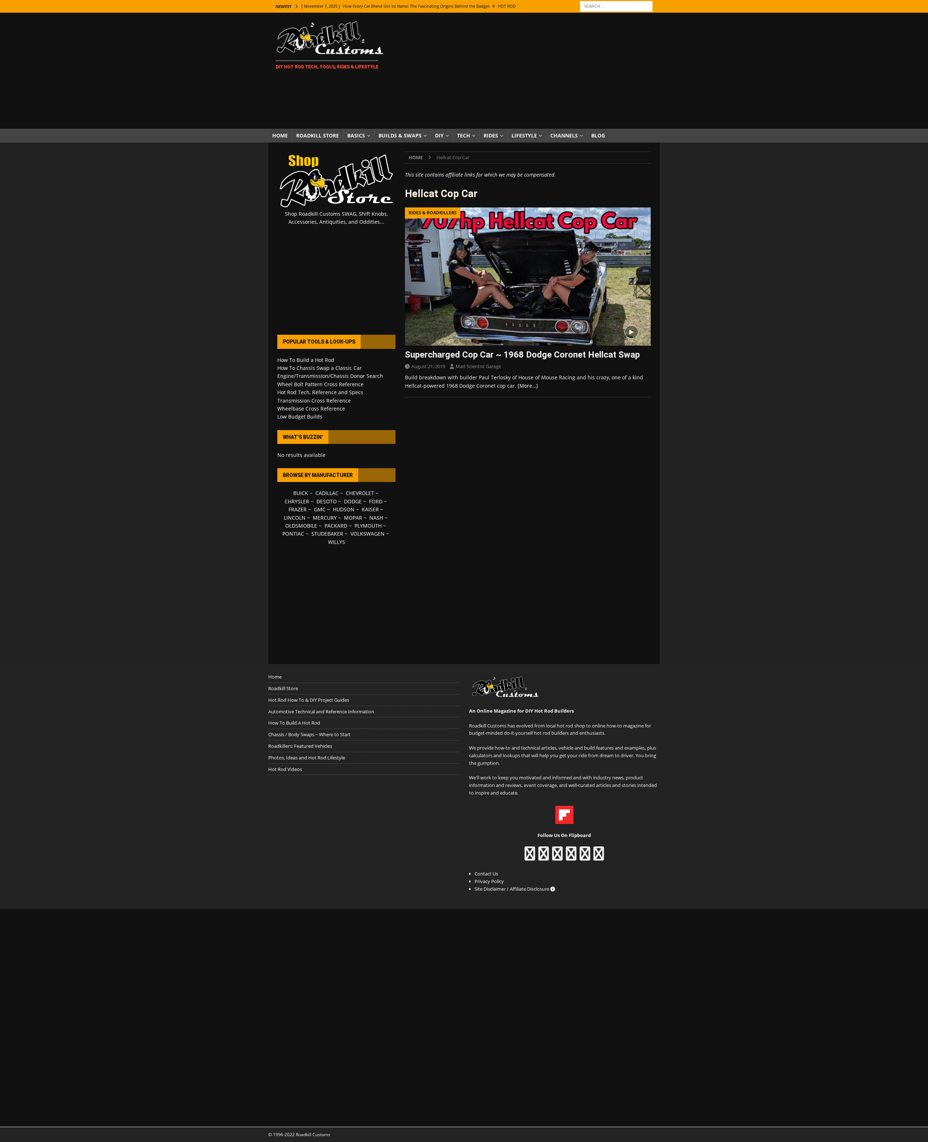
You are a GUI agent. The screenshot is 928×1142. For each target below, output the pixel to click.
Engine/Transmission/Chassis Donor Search (330, 375)
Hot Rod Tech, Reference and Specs (320, 392)
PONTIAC (293, 533)
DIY (439, 135)
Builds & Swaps (400, 135)
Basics (356, 135)
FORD (375, 501)
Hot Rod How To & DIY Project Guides (308, 700)
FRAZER (298, 509)
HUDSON (344, 509)
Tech (463, 135)
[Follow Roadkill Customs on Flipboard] (564, 820)
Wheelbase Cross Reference (311, 408)
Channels (564, 135)
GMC (320, 509)
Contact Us (486, 873)
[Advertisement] (527, 70)
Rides (491, 135)
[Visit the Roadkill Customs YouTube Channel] (598, 857)
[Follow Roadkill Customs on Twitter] (585, 857)
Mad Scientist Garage (478, 366)
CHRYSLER (297, 501)
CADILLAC (327, 493)
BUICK (300, 493)
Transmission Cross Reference (314, 400)
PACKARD (335, 525)
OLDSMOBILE (301, 525)
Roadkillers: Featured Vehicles (300, 746)
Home (280, 135)
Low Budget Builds (299, 416)
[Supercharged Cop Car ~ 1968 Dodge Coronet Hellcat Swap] (528, 276)
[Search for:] (616, 5)
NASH (376, 517)
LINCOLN (295, 517)
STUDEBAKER (327, 533)
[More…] (528, 385)
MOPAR (353, 517)
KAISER (370, 509)
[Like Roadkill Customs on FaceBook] (530, 857)
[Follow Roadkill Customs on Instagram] (543, 857)
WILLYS (336, 542)
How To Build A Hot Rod (294, 723)
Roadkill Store (317, 135)
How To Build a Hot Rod (305, 359)
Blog (598, 135)
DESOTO (326, 501)
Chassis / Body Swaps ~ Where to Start (309, 734)
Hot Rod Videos (285, 769)
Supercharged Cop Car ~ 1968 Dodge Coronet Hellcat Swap (522, 355)
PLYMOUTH (368, 525)
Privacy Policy (489, 881)
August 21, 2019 (428, 366)
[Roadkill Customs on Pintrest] (557, 857)
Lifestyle (524, 135)
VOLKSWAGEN (368, 533)
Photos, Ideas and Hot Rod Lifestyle (306, 757)
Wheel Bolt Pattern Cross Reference (320, 384)
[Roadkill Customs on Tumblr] (571, 857)
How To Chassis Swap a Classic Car (319, 367)
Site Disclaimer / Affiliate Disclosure (512, 889)
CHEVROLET (360, 493)
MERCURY (325, 517)
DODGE (353, 501)
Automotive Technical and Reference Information (321, 711)
